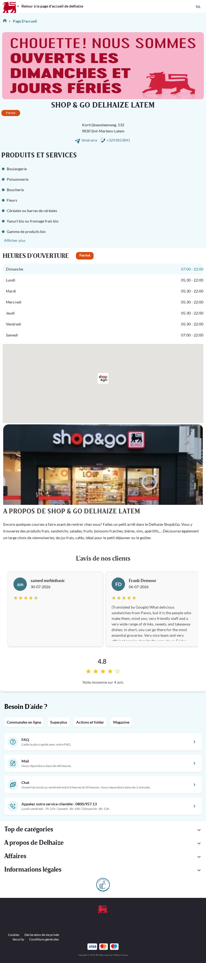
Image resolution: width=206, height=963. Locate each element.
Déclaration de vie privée (41, 935)
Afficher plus (14, 240)
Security (18, 939)
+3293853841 (118, 140)
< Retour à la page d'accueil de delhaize (50, 6)
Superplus (58, 722)
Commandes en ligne (24, 722)
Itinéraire (90, 140)
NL (198, 6)
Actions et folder (90, 722)
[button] (103, 830)
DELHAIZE (9, 2)
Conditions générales (44, 939)
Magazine (121, 722)
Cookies (13, 935)
